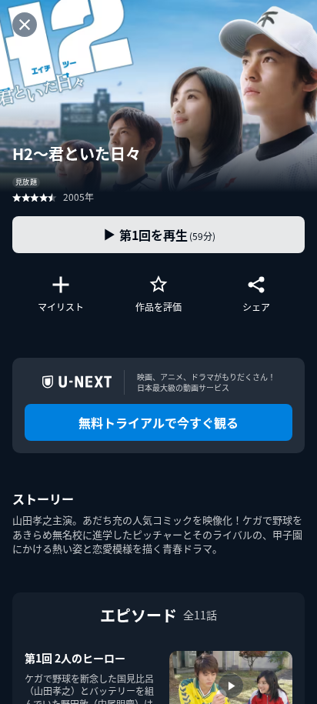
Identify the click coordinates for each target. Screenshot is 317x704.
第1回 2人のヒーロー (75, 658)
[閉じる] (24, 24)
